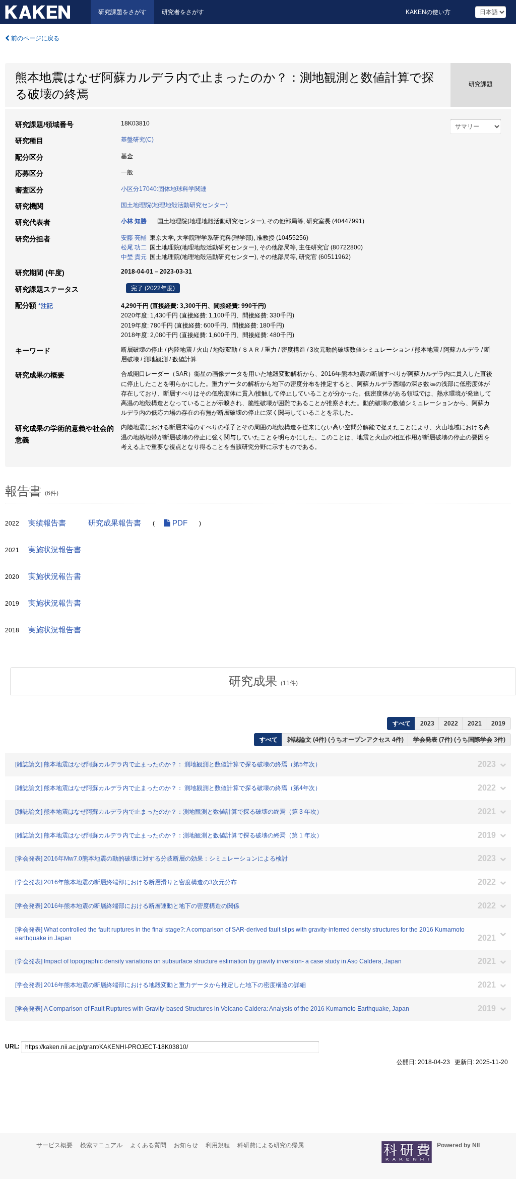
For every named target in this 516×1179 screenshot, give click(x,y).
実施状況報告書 (54, 550)
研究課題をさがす (122, 12)
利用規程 (218, 1145)
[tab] (263, 681)
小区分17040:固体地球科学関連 (164, 188)
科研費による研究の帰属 (270, 1145)
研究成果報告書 (114, 523)
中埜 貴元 (134, 256)
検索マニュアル (101, 1145)
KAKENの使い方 (428, 12)
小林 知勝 (134, 221)
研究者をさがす (183, 12)
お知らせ (186, 1145)
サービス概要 (54, 1145)
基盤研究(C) (137, 139)
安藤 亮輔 (134, 237)
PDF (178, 523)
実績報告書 (47, 523)
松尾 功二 (134, 247)
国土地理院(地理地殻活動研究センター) (174, 205)
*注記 (45, 305)
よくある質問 (148, 1145)
